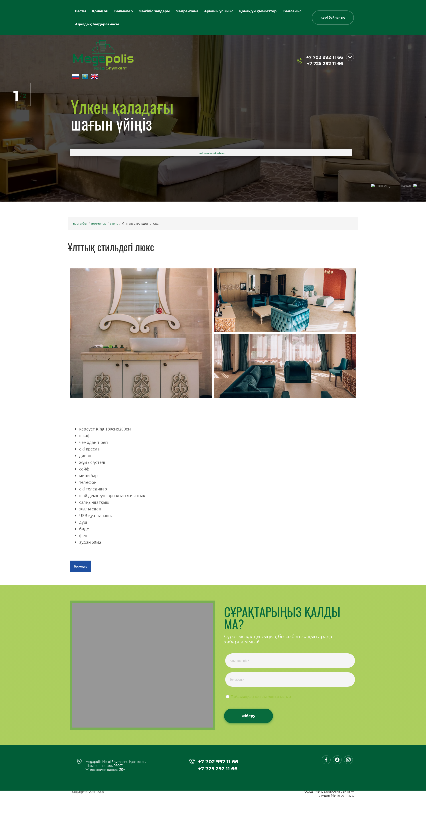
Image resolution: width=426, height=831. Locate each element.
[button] (333, 17)
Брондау (80, 566)
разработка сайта (335, 791)
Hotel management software (211, 153)
